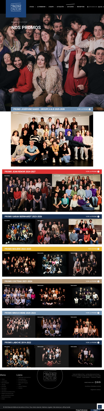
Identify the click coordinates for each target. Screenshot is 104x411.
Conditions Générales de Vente (93, 386)
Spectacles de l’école (6, 397)
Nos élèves (3, 388)
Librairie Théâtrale (22, 386)
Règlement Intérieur (96, 389)
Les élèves (70, 6)
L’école (31, 6)
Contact (3, 398)
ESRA (19, 384)
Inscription (80, 6)
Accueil (14, 22)
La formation (41, 6)
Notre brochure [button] (93, 6)
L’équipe (51, 6)
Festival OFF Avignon (23, 382)
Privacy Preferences (81, 406)
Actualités (60, 6)
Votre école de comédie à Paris (8, 391)
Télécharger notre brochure (24, 377)
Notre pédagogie (5, 382)
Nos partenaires (22, 379)
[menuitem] (31, 7)
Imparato (20, 388)
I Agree (95, 406)
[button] (99, 7)
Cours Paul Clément (22, 381)
